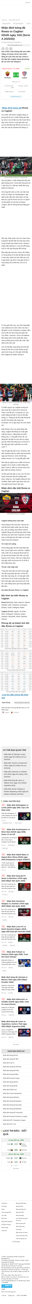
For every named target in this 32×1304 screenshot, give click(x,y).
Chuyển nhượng (6, 1224)
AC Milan (24, 1162)
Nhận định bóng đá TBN (10, 1059)
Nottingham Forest (7, 823)
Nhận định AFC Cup (9, 1124)
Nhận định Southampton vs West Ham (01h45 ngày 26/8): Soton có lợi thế (15, 831)
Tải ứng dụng (16, 1241)
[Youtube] (25, 1291)
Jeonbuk (4, 920)
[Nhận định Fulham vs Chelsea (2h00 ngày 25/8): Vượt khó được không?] (24, 963)
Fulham (4, 970)
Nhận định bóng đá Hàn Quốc (12, 1105)
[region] (16, 11)
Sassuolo (24, 1158)
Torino (8, 1162)
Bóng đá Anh (19, 1206)
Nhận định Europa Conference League (15, 1116)
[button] (3, 48)
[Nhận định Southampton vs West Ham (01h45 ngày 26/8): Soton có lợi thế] (24, 840)
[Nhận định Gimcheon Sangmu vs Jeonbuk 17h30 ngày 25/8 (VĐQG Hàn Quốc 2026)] (24, 912)
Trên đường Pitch (6, 1212)
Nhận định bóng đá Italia (10, 1074)
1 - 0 (16, 1144)
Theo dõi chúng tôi (10, 1291)
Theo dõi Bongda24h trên (15, 45)
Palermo (10, 942)
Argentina (10, 1037)
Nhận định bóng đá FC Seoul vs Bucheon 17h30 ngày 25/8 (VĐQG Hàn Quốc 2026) (14, 878)
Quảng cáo (11, 1295)
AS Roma (16, 712)
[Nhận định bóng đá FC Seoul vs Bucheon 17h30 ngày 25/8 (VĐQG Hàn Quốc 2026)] (24, 887)
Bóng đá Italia (20, 1215)
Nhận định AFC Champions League (14, 1120)
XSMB (3, 1289)
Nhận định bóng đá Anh (10, 1055)
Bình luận (4, 1218)
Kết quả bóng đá (18, 23)
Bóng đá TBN (20, 1212)
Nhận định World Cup (10, 1089)
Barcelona (24, 1150)
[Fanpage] (17, 1291)
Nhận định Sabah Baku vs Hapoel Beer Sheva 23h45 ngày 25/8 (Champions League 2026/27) (15, 857)
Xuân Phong (6, 702)
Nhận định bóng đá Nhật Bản (12, 1108)
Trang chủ (4, 1203)
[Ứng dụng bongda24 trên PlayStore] (11, 1246)
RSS (2, 1291)
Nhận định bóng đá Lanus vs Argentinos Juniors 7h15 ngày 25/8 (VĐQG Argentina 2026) (14, 1024)
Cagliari (7, 712)
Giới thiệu (18, 1229)
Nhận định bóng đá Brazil (11, 1097)
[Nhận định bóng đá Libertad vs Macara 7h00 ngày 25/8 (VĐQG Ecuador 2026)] (24, 988)
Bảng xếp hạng (20, 1226)
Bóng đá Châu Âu (21, 1209)
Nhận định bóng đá (12, 108)
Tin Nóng (3, 1206)
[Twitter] (21, 1291)
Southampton (11, 845)
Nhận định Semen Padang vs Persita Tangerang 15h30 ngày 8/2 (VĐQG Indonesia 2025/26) (16, 791)
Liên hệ (4, 1295)
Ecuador (10, 993)
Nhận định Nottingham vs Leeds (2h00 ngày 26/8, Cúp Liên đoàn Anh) (15, 807)
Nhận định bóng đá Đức (10, 1082)
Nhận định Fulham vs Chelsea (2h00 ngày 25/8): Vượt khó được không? (14, 954)
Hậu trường (4, 1227)
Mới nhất (28, 2)
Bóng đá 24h (6, 23)
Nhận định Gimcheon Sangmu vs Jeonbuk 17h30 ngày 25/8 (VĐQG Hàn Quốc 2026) (15, 903)
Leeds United (18, 823)
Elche (9, 1150)
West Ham (5, 848)
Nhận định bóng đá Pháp (11, 1070)
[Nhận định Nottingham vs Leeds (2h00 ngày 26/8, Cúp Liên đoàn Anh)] (24, 816)
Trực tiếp (3, 1215)
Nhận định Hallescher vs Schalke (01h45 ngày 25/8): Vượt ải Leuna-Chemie (15, 1001)
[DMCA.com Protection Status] (6, 1287)
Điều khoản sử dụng (21, 1232)
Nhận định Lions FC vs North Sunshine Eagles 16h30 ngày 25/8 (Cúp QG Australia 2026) (16, 929)
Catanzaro (12, 945)
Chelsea (10, 967)
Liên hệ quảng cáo (21, 1238)
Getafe (8, 1144)
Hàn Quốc (11, 891)
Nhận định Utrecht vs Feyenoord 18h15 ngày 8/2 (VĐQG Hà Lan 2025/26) (15, 765)
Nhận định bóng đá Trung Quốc (13, 1112)
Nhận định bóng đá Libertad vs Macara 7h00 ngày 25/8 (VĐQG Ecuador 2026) (14, 979)
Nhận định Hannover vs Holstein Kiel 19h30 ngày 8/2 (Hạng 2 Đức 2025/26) (16, 774)
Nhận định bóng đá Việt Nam (12, 1066)
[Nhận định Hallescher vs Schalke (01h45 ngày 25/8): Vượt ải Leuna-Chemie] (24, 1010)
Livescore (4, 1230)
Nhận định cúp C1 (8, 1063)
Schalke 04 (11, 1015)
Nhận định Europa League (11, 1078)
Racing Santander (24, 1145)
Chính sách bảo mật (21, 1235)
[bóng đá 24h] (16, 2)
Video (3, 1209)
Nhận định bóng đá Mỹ (10, 1086)
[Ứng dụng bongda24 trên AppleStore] (21, 1246)
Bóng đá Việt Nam (21, 1203)
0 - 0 (16, 1162)
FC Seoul (4, 894)
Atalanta (8, 1158)
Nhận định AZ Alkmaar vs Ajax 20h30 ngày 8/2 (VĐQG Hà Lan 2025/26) (15, 756)
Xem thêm (16, 1044)
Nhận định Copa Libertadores (12, 1093)
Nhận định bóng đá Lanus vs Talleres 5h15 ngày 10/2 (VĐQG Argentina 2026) (15, 782)
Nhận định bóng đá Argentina (12, 1101)
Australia (4, 945)
